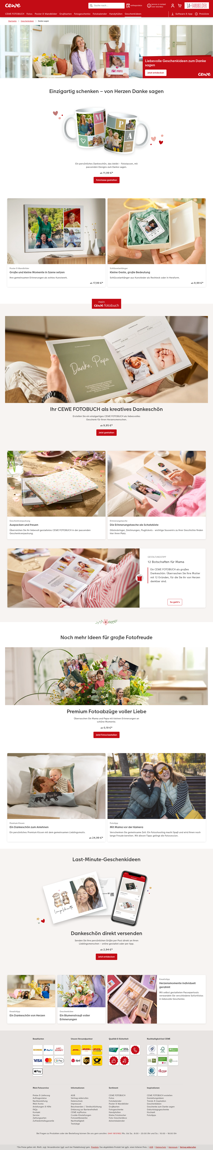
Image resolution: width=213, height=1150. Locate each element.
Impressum (76, 1103)
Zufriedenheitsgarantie (43, 1120)
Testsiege (75, 1123)
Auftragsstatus (40, 1098)
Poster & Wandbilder (119, 1103)
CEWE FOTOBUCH (117, 1095)
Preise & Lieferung (41, 1095)
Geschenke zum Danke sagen (161, 1106)
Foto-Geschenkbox (118, 1118)
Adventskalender (117, 1120)
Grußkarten (114, 1106)
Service (36, 1115)
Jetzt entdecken (156, 72)
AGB (73, 1095)
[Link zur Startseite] (33, 5)
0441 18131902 (114, 1133)
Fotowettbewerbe (79, 1118)
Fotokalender (115, 1101)
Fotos (111, 1098)
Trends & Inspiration (156, 1101)
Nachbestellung (40, 1101)
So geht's (175, 602)
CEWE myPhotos (78, 1112)
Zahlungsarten (39, 1118)
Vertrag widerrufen (79, 1098)
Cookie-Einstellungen (81, 1115)
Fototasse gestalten (106, 180)
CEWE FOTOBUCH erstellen (159, 1095)
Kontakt (36, 1112)
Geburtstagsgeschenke (158, 1109)
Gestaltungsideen (155, 1098)
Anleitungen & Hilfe (42, 1106)
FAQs (35, 1109)
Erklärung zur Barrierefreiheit (84, 1109)
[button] (172, 5)
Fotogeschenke (116, 1109)
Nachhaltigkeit (77, 1120)
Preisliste (95, 1147)
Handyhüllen (115, 1112)
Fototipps (151, 1115)
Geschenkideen (154, 1103)
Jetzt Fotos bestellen (106, 734)
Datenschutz (76, 1101)
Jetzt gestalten (106, 432)
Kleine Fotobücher (117, 1115)
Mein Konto (38, 1103)
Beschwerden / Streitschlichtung (86, 1106)
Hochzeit (151, 1112)
